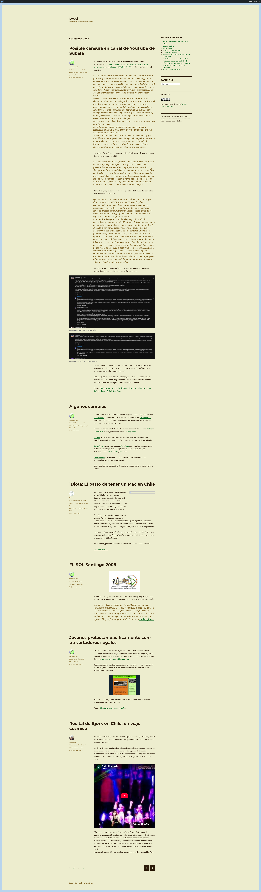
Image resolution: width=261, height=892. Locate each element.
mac (70, 508)
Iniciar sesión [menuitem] (253, 1)
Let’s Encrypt (145, 417)
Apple (71, 503)
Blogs (71, 662)
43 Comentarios (74, 513)
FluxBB (107, 452)
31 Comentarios (74, 431)
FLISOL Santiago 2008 (92, 564)
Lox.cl (73, 18)
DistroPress (98, 432)
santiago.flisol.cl (146, 619)
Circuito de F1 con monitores (172, 50)
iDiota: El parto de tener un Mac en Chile (112, 484)
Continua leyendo (101, 549)
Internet (79, 426)
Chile (77, 72)
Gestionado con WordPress (84, 883)
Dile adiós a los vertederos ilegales (112, 708)
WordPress (124, 446)
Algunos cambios (87, 406)
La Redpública (130, 432)
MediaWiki (123, 452)
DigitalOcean (99, 417)
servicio (82, 508)
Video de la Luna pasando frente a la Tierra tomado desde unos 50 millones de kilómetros (176, 65)
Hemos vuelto (167, 48)
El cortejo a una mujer (170, 52)
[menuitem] (2, 1)
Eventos (75, 584)
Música (75, 748)
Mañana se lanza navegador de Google (175, 61)
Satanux (72, 498)
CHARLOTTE (73, 742)
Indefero (114, 452)
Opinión (81, 72)
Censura (72, 72)
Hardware (80, 503)
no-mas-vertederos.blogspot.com (115, 659)
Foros (75, 426)
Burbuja (150, 429)
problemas (76, 508)
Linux (80, 584)
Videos (77, 75)
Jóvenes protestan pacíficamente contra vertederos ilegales (110, 640)
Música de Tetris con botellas (172, 69)
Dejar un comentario (76, 77)
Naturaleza (81, 662)
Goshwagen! (73, 67)
